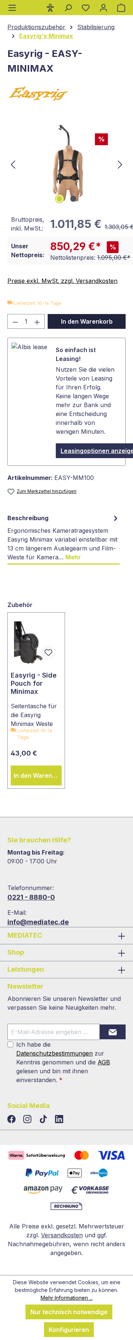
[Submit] (113, 1031)
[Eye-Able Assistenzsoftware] (50, 7)
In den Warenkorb (87, 321)
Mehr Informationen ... (67, 1298)
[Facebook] (12, 1119)
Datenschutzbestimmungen (54, 1053)
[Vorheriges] (12, 164)
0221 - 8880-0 (31, 897)
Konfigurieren (69, 1329)
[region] (66, 163)
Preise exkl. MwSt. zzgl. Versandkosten (62, 280)
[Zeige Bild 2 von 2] (73, 199)
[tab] (63, 538)
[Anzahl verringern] (15, 321)
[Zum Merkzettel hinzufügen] (48, 652)
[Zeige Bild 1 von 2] (59, 199)
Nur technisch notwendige (69, 1312)
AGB (104, 1062)
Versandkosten (62, 1235)
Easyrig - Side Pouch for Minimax (34, 683)
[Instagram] (28, 1119)
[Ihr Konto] (103, 7)
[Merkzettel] (86, 7)
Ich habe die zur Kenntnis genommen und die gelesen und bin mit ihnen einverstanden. (63, 1062)
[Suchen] (68, 7)
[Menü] (12, 7)
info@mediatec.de (38, 922)
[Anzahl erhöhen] (37, 321)
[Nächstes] (120, 164)
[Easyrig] (66, 95)
